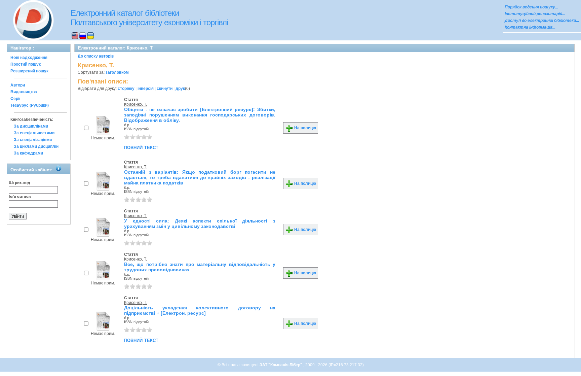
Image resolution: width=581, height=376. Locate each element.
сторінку (126, 88)
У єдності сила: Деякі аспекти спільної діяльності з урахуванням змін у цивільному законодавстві (199, 223)
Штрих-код (19, 182)
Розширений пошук (29, 71)
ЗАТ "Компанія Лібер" (281, 365)
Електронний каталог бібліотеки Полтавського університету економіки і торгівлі (149, 17)
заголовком (117, 72)
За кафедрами (28, 153)
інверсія (146, 88)
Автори (17, 85)
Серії (15, 98)
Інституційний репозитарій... (535, 13)
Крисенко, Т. (135, 104)
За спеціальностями (34, 133)
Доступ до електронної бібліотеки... (542, 20)
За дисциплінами (31, 126)
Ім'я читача (20, 197)
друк (180, 88)
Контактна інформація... (530, 27)
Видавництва (23, 92)
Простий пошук (25, 64)
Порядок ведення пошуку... (531, 7)
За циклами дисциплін (36, 146)
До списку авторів (96, 56)
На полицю (304, 128)
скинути (164, 88)
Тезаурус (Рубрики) (29, 105)
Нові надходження (28, 57)
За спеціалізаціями (33, 139)
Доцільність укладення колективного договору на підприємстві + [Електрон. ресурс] (199, 310)
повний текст (141, 147)
